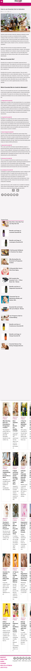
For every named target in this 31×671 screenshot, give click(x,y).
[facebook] (2, 194)
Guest (10, 11)
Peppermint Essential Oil (7, 100)
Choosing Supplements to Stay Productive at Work (6, 474)
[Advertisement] (12, 205)
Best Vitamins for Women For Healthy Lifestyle (15, 425)
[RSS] (17, 194)
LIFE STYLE (3, 667)
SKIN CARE (3, 659)
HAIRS (2, 661)
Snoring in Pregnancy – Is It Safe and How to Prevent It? (6, 525)
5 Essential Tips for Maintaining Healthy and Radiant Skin (15, 298)
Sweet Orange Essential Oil (7, 132)
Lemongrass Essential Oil (7, 170)
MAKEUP (3, 657)
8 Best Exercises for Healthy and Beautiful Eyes (6, 625)
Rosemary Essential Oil (7, 158)
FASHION (3, 663)
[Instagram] (14, 194)
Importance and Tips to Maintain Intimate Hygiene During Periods (24, 527)
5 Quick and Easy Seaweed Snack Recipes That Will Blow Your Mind (15, 477)
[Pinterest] (11, 194)
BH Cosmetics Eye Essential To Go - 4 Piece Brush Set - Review (15, 280)
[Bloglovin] (8, 194)
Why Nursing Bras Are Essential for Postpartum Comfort (15, 261)
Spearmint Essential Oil (7, 145)
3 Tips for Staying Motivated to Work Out (23, 424)
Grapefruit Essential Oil (7, 117)
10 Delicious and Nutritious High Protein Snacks (15, 626)
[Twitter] (5, 194)
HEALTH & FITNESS (6, 665)
